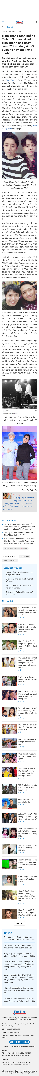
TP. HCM (5, 1060)
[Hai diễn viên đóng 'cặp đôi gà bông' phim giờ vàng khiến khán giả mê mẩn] (9, 645)
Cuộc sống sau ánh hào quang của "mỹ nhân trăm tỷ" (27, 879)
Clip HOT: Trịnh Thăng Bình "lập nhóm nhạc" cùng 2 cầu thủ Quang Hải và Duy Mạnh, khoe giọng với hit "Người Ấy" (19, 526)
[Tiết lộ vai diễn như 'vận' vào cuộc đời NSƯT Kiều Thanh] (9, 789)
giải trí (30, 585)
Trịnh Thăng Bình (9, 560)
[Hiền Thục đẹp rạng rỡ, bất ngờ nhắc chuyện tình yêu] (9, 743)
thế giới (17, 592)
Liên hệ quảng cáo (19, 1042)
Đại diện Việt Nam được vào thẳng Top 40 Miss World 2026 (27, 727)
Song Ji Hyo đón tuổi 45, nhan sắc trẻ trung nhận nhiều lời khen (27, 847)
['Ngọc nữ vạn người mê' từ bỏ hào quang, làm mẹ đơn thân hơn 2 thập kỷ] (9, 712)
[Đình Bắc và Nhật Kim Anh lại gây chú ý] (9, 803)
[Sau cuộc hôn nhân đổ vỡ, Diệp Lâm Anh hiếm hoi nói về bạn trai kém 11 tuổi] (9, 612)
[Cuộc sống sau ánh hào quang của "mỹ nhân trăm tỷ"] (9, 880)
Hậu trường (16, 495)
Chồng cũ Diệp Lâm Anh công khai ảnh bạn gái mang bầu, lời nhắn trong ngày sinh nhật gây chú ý (27, 663)
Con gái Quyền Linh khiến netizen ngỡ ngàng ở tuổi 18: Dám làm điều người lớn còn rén (27, 896)
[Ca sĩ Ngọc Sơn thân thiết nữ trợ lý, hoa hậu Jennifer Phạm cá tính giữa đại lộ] (9, 628)
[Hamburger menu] (3, 22)
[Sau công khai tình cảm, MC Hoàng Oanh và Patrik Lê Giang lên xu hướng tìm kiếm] (9, 772)
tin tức (16, 572)
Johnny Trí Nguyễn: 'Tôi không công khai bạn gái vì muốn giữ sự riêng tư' (27, 816)
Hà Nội (4, 1050)
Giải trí (10, 27)
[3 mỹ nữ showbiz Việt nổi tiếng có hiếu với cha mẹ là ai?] (9, 681)
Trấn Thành (11, 80)
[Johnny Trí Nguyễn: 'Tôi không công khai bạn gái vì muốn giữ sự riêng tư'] (9, 818)
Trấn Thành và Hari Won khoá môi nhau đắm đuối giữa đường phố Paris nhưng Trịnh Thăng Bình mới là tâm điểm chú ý (19, 541)
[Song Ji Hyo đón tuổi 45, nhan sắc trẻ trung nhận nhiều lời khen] (9, 849)
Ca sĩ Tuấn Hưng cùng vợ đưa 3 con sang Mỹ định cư (27, 756)
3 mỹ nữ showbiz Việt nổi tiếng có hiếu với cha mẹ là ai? (27, 679)
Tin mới (8, 933)
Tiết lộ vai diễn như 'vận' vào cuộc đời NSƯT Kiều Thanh (27, 787)
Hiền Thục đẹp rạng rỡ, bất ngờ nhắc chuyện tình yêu (27, 741)
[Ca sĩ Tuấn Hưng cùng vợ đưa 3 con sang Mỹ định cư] (9, 758)
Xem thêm (19, 923)
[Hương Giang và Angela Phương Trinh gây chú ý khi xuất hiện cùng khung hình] (9, 695)
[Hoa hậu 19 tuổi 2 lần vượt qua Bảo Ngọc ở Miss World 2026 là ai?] (9, 914)
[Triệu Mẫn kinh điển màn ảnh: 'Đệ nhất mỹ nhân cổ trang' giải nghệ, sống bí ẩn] (9, 833)
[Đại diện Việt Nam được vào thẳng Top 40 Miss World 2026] (9, 729)
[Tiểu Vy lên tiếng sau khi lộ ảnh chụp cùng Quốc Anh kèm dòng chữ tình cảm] (9, 864)
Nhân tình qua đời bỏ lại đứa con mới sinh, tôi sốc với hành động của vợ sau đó (19, 990)
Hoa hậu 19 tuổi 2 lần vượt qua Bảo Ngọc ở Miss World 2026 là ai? (27, 912)
